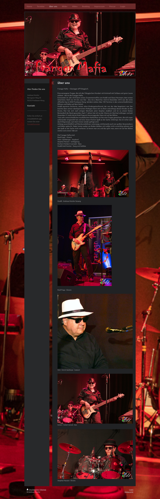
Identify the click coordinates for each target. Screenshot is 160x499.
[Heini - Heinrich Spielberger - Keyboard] (95, 331)
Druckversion (34, 489)
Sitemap (43, 489)
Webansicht (129, 492)
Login (131, 489)
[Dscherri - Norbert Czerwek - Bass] (95, 399)
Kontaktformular (33, 124)
